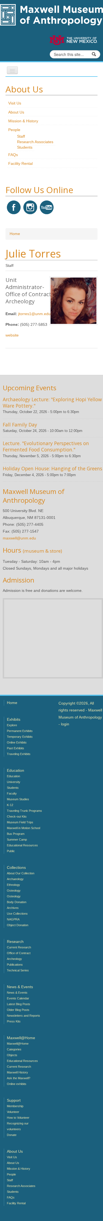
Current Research (19, 947)
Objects (12, 1055)
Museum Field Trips (20, 822)
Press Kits (14, 1021)
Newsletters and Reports (23, 1015)
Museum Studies (18, 799)
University (13, 782)
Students (24, 147)
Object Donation (17, 925)
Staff (21, 136)
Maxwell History (17, 1072)
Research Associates (35, 142)
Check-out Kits (17, 816)
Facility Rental (20, 163)
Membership (15, 1106)
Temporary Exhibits (20, 736)
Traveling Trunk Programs (24, 810)
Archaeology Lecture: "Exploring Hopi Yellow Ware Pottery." (52, 402)
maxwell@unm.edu (19, 538)
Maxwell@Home (18, 1043)
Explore (12, 725)
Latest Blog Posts (18, 1004)
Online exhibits (16, 1084)
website (12, 335)
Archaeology (15, 879)
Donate (11, 1135)
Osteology (14, 890)
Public (11, 851)
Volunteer (13, 1111)
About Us (16, 112)
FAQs (13, 154)
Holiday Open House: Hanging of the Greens (52, 468)
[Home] (51, 14)
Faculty (12, 793)
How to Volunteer (18, 1117)
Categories (14, 1049)
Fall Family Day (20, 424)
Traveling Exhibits (18, 754)
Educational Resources (22, 845)
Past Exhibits (15, 748)
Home (15, 233)
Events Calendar (18, 998)
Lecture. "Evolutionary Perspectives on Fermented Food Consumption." (46, 446)
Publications (15, 964)
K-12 (10, 805)
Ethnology (13, 884)
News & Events (17, 992)
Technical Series (18, 970)
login (65, 724)
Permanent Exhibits (20, 731)
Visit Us (14, 103)
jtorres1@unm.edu (34, 314)
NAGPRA (13, 919)
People (14, 130)
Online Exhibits (17, 742)
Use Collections (17, 913)
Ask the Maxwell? (18, 1078)
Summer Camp (17, 839)
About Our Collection (20, 873)
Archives (13, 907)
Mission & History (23, 121)
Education (13, 776)
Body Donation (16, 902)
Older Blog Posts (18, 1009)
